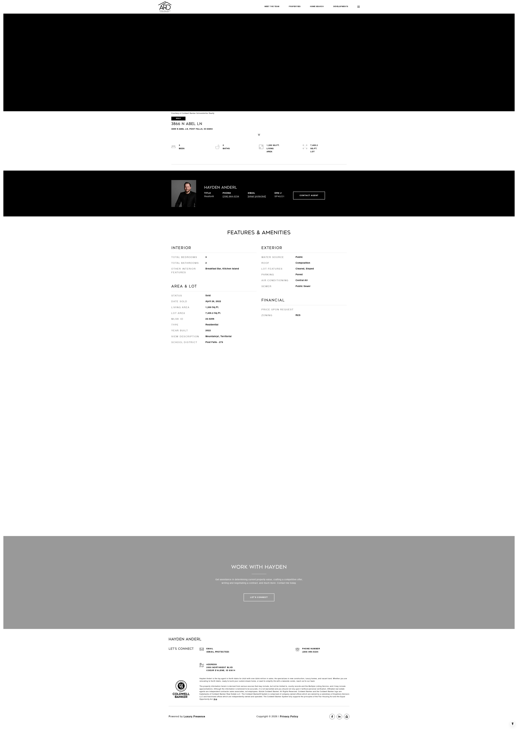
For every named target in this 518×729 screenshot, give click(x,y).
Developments (340, 6)
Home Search (317, 6)
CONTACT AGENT (309, 195)
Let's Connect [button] (259, 597)
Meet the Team (272, 6)
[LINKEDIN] (339, 716)
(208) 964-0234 (231, 197)
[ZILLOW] (346, 716)
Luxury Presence (194, 716)
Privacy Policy (289, 716)
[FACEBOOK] (332, 716)
